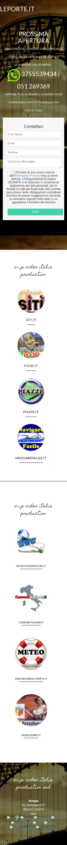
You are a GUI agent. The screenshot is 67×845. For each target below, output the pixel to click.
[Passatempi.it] (31, 710)
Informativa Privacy (27, 175)
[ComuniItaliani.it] (31, 597)
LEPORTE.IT (17, 9)
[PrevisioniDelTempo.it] (31, 653)
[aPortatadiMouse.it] (31, 540)
